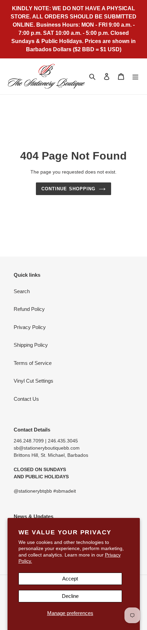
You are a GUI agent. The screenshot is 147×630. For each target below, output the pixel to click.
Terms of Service (33, 363)
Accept (70, 578)
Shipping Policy (31, 345)
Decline (70, 596)
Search (22, 291)
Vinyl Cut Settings (33, 381)
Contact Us (26, 399)
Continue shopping (68, 188)
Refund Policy (29, 309)
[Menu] (135, 76)
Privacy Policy (30, 327)
